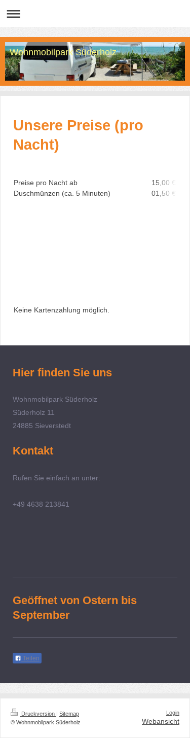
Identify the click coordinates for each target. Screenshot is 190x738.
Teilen (30, 658)
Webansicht (160, 721)
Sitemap (69, 714)
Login (172, 713)
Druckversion (38, 714)
